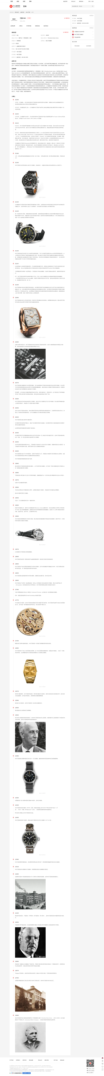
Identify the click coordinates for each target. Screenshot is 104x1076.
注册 (92, 1)
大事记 (20, 25)
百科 (30, 1)
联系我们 (18, 1060)
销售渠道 (37, 25)
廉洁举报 (47, 1060)
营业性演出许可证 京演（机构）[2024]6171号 (18, 1067)
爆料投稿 (81, 1)
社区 (24, 1)
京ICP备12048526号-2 (46, 1065)
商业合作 (73, 1)
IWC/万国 (28, 12)
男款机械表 (77, 45)
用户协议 (56, 1060)
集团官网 (65, 1)
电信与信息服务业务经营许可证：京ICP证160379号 (31, 1065)
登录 (89, 1)
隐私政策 (62, 1060)
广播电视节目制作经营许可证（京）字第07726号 (19, 1068)
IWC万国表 (79, 20)
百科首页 (17, 12)
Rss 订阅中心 (90, 1072)
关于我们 (12, 1060)
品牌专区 (22, 12)
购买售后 (46, 25)
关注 (29, 18)
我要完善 (67, 18)
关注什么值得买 (91, 1070)
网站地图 (31, 1060)
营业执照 (50, 1067)
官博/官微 (28, 25)
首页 (12, 1)
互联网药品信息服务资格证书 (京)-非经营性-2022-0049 (38, 1067)
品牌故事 (13, 25)
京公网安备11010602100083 (15, 1065)
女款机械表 (88, 45)
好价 (18, 1)
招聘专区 (25, 1060)
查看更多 (91, 15)
